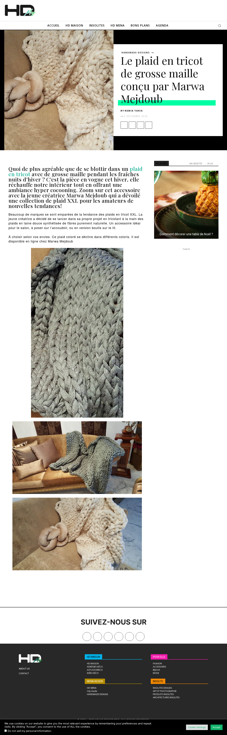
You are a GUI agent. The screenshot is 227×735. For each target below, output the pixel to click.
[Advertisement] (125, 10)
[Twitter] (140, 636)
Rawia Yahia (134, 110)
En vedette (196, 163)
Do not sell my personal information (29, 731)
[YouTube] (129, 636)
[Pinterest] (140, 125)
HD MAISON (93, 656)
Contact (24, 673)
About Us (24, 668)
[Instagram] (108, 636)
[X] (132, 125)
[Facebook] (124, 125)
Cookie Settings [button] (197, 727)
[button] (219, 25)
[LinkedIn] (118, 636)
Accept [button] (216, 727)
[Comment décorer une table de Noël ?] (186, 205)
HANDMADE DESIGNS (135, 53)
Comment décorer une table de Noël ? (186, 234)
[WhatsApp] (148, 125)
